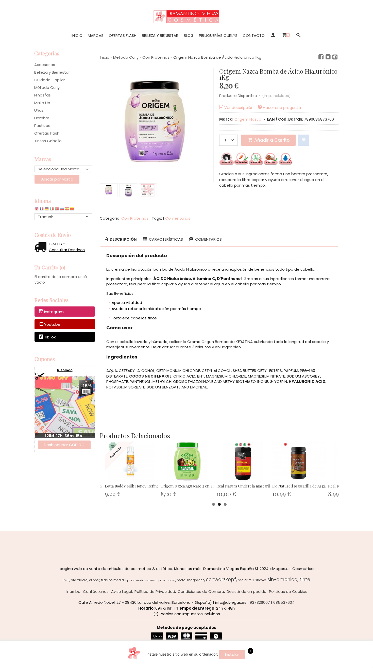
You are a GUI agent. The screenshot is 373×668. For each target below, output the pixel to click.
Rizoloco (65, 370)
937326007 (260, 602)
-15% (86, 385)
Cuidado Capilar (49, 80)
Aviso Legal (121, 591)
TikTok (50, 337)
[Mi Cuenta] (273, 35)
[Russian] (62, 210)
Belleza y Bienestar (160, 35)
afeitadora (79, 580)
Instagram (54, 312)
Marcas (96, 35)
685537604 (284, 602)
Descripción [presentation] (123, 239)
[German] (47, 210)
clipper (94, 580)
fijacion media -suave (140, 580)
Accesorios (44, 64)
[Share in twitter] (328, 57)
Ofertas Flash (123, 35)
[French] (42, 210)
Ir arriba (73, 591)
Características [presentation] (165, 239)
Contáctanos (96, 591)
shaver (260, 580)
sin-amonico (282, 579)
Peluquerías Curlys (218, 35)
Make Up (42, 102)
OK (322, 663)
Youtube (52, 324)
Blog (189, 35)
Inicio (77, 35)
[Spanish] (67, 210)
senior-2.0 (246, 580)
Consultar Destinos (67, 249)
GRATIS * (57, 244)
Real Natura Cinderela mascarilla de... (248, 485)
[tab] (120, 239)
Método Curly (47, 87)
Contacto (254, 35)
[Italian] (52, 210)
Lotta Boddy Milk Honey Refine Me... (136, 485)
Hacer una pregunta (282, 107)
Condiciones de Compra (201, 591)
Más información (342, 663)
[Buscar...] (298, 35)
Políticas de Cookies (288, 591)
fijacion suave (166, 580)
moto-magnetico (191, 580)
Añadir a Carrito (271, 140)
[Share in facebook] (321, 57)
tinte (304, 579)
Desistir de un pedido (246, 591)
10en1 (66, 580)
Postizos (42, 125)
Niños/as (42, 95)
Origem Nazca (247, 119)
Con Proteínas (134, 218)
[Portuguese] (57, 210)
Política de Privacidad (154, 591)
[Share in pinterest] (334, 57)
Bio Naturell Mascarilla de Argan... (301, 485)
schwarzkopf (221, 579)
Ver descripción (238, 107)
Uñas (39, 110)
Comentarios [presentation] (208, 239)
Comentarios (177, 218)
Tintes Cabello (48, 140)
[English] (37, 210)
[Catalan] (72, 210)
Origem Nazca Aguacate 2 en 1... (187, 485)
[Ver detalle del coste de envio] (42, 247)
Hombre (41, 118)
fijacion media (112, 580)
